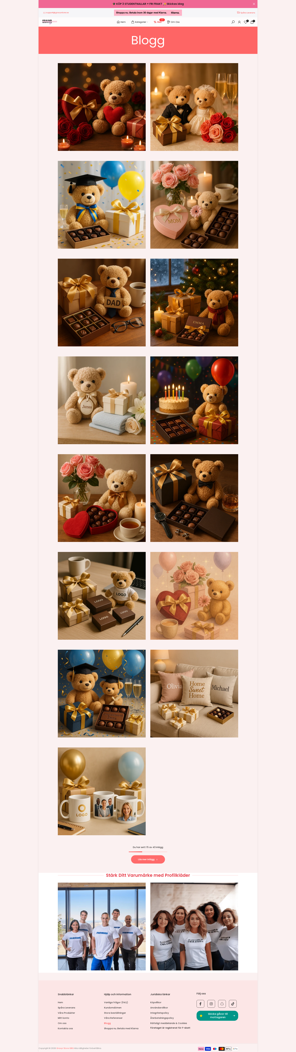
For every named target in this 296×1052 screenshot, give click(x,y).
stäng (42, 4)
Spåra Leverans (247, 12)
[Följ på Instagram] (211, 1004)
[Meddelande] (148, 4)
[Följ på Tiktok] (233, 1004)
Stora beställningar (115, 1013)
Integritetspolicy (159, 1013)
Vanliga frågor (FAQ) (116, 1002)
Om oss (62, 1023)
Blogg (107, 1023)
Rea (160, 22)
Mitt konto (63, 1018)
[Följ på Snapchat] (222, 1004)
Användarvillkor (159, 1007)
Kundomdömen (112, 1007)
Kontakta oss (65, 1028)
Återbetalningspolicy (162, 1018)
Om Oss (175, 22)
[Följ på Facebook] (200, 1004)
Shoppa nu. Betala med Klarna (121, 1028)
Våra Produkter (66, 1013)
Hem (123, 22)
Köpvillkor (155, 1002)
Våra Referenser (113, 1018)
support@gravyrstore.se (57, 12)
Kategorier (140, 22)
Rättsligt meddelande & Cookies (168, 1023)
